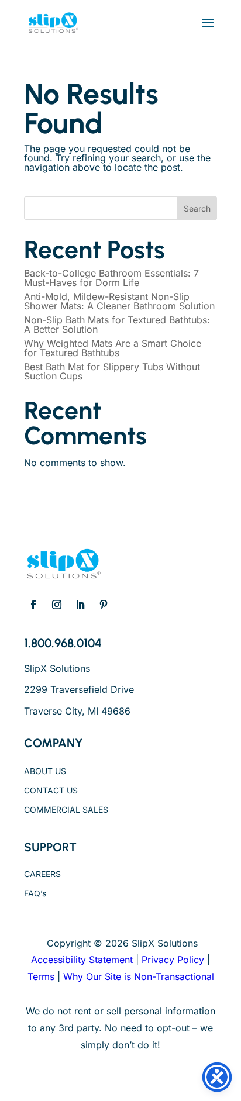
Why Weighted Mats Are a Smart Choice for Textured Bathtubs (112, 347)
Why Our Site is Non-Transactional (138, 976)
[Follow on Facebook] (33, 604)
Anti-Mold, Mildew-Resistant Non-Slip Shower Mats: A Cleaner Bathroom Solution (119, 301)
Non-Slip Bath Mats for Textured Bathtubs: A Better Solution (117, 324)
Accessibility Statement (82, 959)
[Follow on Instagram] (56, 604)
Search (197, 208)
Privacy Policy (173, 959)
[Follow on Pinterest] (103, 604)
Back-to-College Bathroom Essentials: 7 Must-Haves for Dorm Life (111, 277)
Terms (40, 976)
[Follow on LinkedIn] (80, 604)
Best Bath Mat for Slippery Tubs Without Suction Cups (112, 371)
